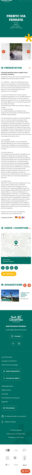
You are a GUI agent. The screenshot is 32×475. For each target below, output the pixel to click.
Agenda (5, 402)
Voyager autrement (9, 361)
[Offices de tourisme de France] (7, 465)
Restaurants (6, 390)
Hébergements (7, 386)
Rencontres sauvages (10, 365)
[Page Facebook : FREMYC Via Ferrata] (16, 268)
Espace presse (10, 422)
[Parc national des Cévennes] (16, 458)
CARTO (29, 256)
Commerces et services (10, 398)
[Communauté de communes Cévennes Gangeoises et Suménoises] (7, 450)
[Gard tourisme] (16, 465)
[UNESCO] (7, 458)
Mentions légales (16, 430)
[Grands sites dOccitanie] (25, 458)
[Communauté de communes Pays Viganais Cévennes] (25, 450)
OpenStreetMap (17, 256)
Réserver (10, 274)
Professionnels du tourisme (15, 416)
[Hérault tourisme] (25, 465)
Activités (5, 394)
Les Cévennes (7, 357)
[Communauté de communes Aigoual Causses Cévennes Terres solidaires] (16, 450)
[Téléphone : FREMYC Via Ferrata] (3, 268)
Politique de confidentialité (16, 434)
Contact (17, 336)
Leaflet (11, 256)
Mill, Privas (20, 437)
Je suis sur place (12, 378)
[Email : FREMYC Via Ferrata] (7, 268)
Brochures (10, 408)
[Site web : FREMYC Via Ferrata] (11, 268)
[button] (16, 243)
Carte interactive (12, 371)
